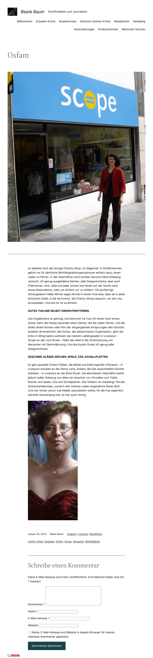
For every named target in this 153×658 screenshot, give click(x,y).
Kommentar (36, 604)
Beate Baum (32, 11)
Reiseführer (95, 534)
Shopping (78, 541)
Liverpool (83, 534)
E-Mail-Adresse (38, 618)
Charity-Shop (35, 541)
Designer (49, 541)
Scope (68, 541)
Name (33, 611)
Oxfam (59, 541)
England (71, 534)
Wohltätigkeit (92, 541)
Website (33, 625)
